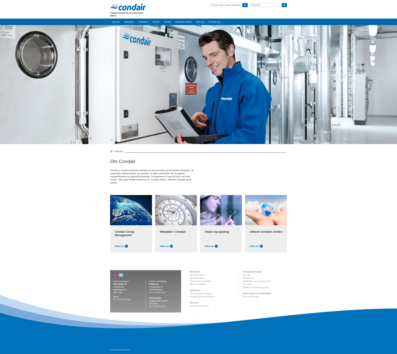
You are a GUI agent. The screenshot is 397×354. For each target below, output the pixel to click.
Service (156, 22)
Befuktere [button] (129, 22)
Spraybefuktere (197, 278)
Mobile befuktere (198, 284)
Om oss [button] (200, 22)
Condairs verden (184, 22)
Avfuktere (143, 22)
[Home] (111, 151)
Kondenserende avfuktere (202, 296)
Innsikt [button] (168, 22)
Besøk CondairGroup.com (255, 287)
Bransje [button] (116, 22)
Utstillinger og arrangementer (257, 281)
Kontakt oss (214, 22)
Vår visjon (247, 284)
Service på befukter (199, 306)
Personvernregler (251, 296)
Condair (128, 7)
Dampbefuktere (197, 275)
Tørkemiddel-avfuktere (201, 293)
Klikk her (119, 246)
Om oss (246, 275)
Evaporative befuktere (200, 281)
